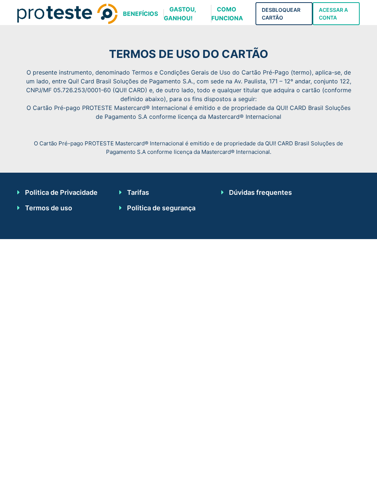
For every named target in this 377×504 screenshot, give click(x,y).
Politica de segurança (161, 208)
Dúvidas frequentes (260, 192)
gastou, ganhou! (180, 14)
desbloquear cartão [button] (281, 14)
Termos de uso (48, 208)
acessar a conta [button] (333, 14)
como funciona (227, 14)
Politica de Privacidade (61, 192)
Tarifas (138, 192)
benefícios (140, 13)
